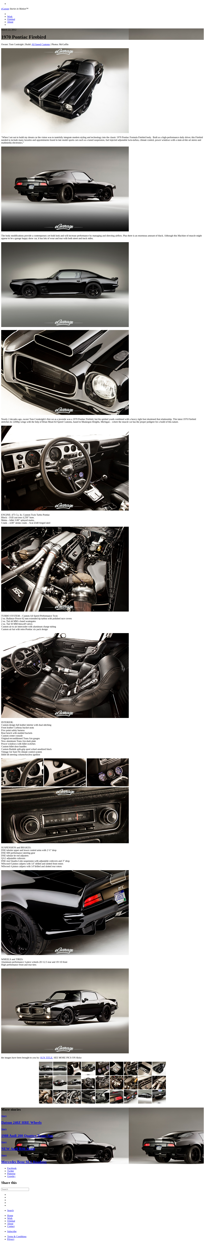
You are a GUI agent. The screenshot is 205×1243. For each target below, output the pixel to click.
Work (9, 16)
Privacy (10, 1239)
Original (11, 19)
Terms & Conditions (16, 1236)
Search (10, 1210)
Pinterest (11, 1173)
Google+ (11, 1176)
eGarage (5, 8)
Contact (11, 1226)
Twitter (10, 1171)
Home (10, 1215)
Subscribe (12, 1231)
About (10, 22)
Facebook (12, 1168)
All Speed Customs (41, 44)
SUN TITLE (46, 1057)
